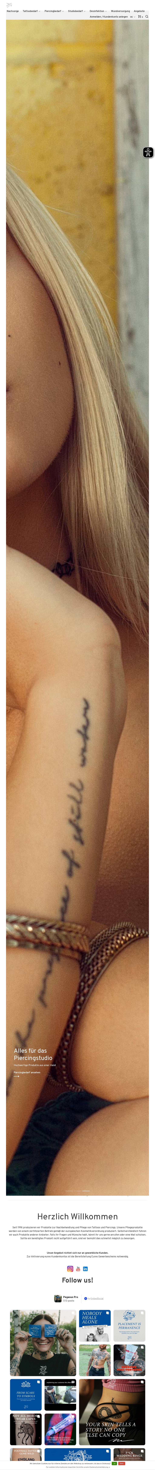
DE (131, 17)
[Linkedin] (85, 1271)
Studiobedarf (75, 11)
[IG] (70, 1271)
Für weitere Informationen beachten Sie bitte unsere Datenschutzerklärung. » (78, 1467)
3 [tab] (88, 1187)
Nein (122, 1463)
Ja (114, 1463)
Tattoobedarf (30, 11)
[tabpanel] (77, 608)
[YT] (78, 1271)
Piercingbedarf (53, 11)
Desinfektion (97, 11)
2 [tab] (80, 1187)
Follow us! (77, 1280)
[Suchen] (147, 17)
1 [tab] (71, 1187)
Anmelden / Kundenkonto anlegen (109, 16)
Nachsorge (13, 11)
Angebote (139, 11)
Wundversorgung (120, 11)
